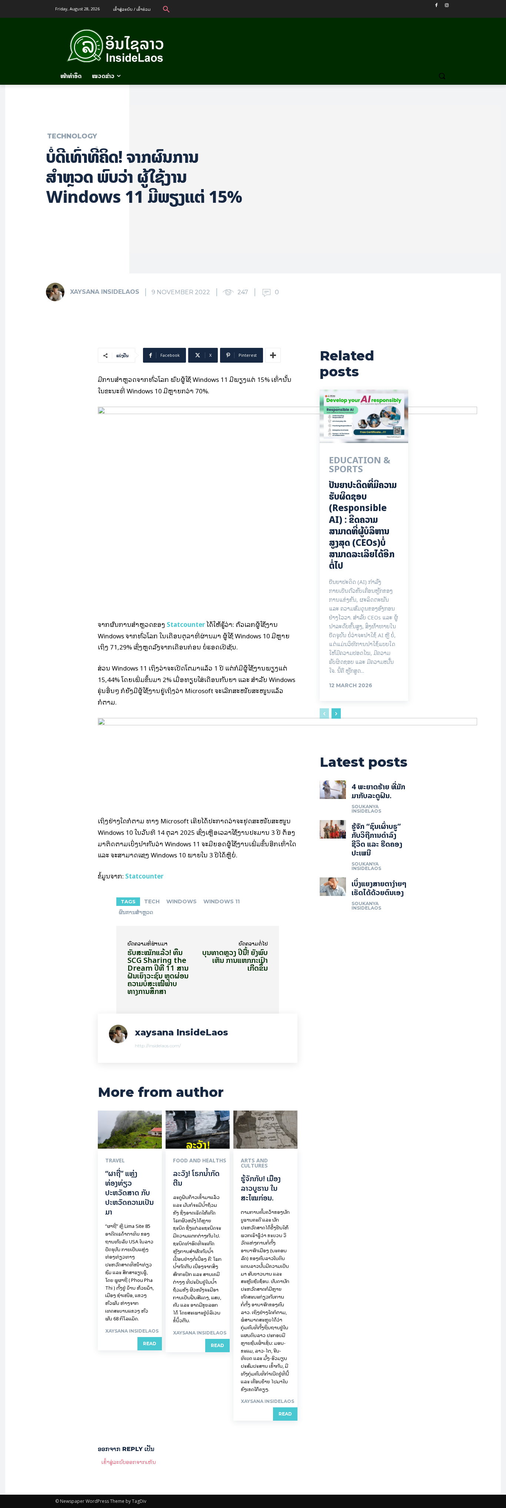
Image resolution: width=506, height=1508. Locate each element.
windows (181, 901)
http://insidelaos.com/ (158, 1045)
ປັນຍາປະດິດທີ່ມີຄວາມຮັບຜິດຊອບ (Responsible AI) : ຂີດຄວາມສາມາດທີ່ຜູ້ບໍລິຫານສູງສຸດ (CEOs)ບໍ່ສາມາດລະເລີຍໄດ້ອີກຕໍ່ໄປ (363, 525)
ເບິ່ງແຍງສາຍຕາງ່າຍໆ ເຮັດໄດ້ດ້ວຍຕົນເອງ (379, 888)
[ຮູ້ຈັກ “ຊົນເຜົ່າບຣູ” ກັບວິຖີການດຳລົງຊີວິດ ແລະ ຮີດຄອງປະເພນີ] (333, 829)
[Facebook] (436, 5)
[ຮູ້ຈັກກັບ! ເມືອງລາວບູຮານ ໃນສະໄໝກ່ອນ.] (265, 1130)
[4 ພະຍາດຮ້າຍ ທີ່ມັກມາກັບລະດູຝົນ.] (333, 789)
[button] (166, 9)
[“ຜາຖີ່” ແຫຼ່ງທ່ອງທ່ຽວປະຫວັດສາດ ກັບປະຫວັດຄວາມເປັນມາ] (130, 1130)
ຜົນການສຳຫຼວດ (136, 912)
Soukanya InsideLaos (366, 809)
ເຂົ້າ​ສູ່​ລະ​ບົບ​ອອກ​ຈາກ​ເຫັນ (128, 1461)
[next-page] (336, 713)
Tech (152, 901)
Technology (72, 136)
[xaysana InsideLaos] (57, 292)
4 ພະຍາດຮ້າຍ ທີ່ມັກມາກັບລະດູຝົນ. (378, 791)
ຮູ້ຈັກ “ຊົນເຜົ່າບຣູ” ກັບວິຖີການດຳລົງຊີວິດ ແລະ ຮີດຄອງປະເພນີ (377, 839)
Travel (115, 1160)
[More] (273, 355)
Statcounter (186, 624)
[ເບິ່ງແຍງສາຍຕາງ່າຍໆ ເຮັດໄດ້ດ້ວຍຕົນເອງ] (333, 886)
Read (149, 1343)
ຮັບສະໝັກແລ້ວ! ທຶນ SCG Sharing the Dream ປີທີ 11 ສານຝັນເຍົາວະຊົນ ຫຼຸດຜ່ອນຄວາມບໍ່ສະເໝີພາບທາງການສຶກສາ (158, 971)
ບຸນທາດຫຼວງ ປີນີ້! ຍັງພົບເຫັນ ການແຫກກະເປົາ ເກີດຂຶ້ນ (235, 960)
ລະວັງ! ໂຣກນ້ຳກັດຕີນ (196, 1178)
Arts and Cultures (254, 1163)
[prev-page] (324, 713)
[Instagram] (446, 5)
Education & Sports (359, 465)
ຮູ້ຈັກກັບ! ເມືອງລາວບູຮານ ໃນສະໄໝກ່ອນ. (261, 1188)
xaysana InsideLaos (104, 291)
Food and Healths (199, 1160)
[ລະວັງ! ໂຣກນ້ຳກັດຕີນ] (198, 1130)
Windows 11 (221, 901)
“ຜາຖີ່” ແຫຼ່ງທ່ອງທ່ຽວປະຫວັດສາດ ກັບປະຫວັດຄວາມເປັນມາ (129, 1192)
